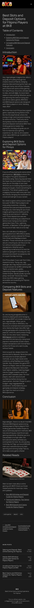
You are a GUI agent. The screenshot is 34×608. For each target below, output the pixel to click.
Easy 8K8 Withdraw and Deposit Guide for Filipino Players (17, 495)
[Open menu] (31, 4)
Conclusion (10, 48)
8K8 (16, 93)
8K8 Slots (17, 174)
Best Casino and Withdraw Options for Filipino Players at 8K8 (12, 575)
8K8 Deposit (7, 337)
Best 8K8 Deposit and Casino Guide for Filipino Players (16, 506)
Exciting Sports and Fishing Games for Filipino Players (24, 528)
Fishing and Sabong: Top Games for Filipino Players (17, 500)
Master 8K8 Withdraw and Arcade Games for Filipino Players (11, 558)
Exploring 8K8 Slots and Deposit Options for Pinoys (17, 39)
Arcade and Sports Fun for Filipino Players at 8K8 (12, 567)
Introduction (10, 35)
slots (21, 514)
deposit (16, 514)
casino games (7, 514)
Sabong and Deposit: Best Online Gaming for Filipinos (12, 550)
